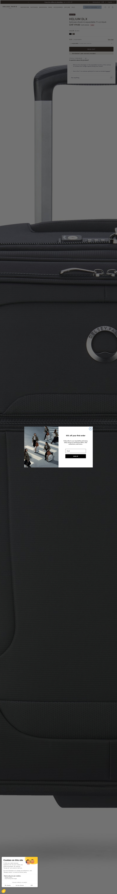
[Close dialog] (90, 428)
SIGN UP (75, 456)
